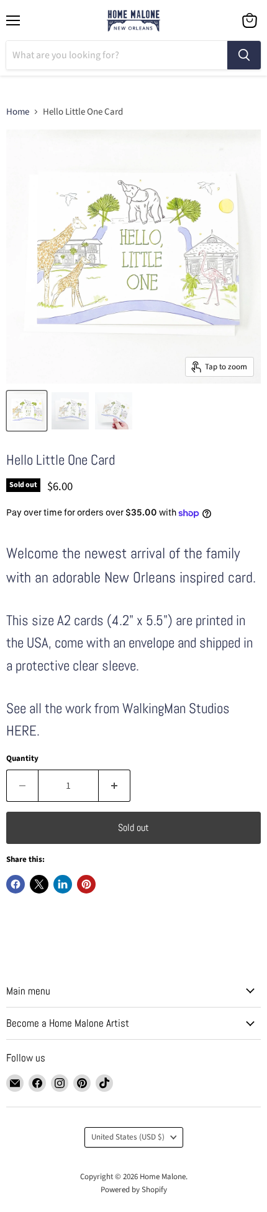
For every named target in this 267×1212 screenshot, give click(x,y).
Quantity (22, 758)
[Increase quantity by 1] (114, 786)
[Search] (244, 55)
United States (128, 1137)
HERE (21, 731)
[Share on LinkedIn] (62, 884)
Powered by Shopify (134, 1189)
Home (17, 112)
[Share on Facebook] (15, 884)
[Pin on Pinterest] (86, 884)
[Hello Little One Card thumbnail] (70, 411)
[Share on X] (39, 884)
